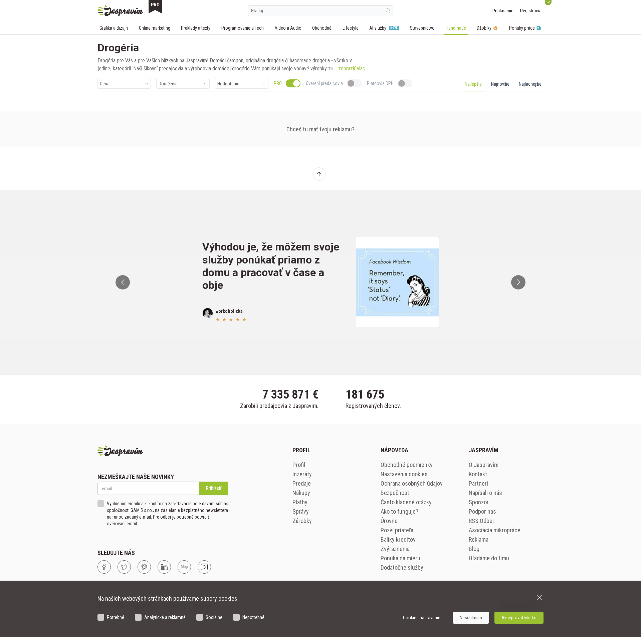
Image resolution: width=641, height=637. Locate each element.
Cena (105, 83)
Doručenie (168, 83)
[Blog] (184, 567)
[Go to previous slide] (123, 282)
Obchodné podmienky (407, 464)
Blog (474, 548)
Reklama (478, 539)
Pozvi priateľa (397, 530)
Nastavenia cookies (404, 474)
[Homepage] (120, 10)
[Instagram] (204, 567)
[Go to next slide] (518, 282)
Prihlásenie (502, 10)
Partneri (478, 483)
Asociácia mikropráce (494, 530)
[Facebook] (104, 567)
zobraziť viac (351, 68)
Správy (300, 511)
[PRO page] (155, 6)
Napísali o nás (485, 492)
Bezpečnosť (395, 492)
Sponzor (479, 502)
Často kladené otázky (406, 502)
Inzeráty (302, 474)
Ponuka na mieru (400, 558)
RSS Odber (481, 520)
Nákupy (301, 492)
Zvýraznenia (395, 548)
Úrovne (389, 520)
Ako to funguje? (399, 511)
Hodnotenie (228, 83)
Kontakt (478, 474)
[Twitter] (124, 567)
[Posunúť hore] (319, 174)
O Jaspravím (483, 464)
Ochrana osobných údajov (412, 483)
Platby (299, 502)
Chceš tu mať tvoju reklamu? (320, 129)
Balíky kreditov (398, 539)
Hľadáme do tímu (489, 558)
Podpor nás (482, 511)
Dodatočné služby (402, 567)
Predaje (301, 483)
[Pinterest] (144, 567)
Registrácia (531, 10)
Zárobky (302, 520)
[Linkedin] (164, 567)
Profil (298, 464)
